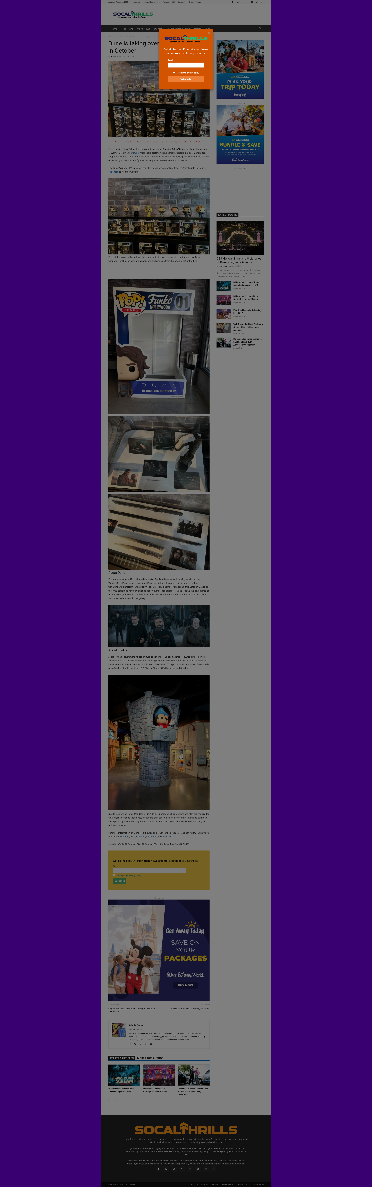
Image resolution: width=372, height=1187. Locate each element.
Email (170, 60)
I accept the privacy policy (187, 73)
